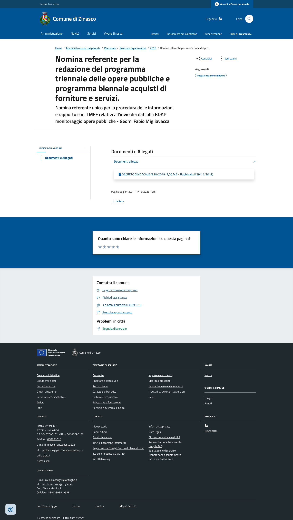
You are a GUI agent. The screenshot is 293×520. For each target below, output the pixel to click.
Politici (40, 402)
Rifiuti (152, 397)
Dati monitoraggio (47, 506)
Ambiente (98, 375)
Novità (75, 33)
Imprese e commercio (160, 375)
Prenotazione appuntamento (165, 455)
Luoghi (208, 398)
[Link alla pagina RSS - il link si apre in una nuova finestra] (221, 19)
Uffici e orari (43, 455)
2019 (153, 48)
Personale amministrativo (51, 397)
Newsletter (210, 431)
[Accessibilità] (10, 509)
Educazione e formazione (107, 402)
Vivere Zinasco (113, 33)
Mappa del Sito (128, 506)
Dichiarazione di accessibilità (164, 437)
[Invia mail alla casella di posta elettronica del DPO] (61, 480)
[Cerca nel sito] (247, 19)
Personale (110, 48)
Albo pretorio (100, 426)
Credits (100, 506)
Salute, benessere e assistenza (166, 386)
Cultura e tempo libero (105, 397)
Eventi (208, 403)
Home (58, 48)
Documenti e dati (46, 381)
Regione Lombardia (49, 4)
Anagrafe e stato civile (105, 381)
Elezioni (155, 34)
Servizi (91, 33)
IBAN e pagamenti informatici (109, 443)
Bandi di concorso (102, 437)
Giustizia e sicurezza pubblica (109, 408)
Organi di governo (46, 391)
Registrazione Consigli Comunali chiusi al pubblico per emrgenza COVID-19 (118, 451)
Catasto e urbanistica (104, 391)
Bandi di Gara (100, 432)
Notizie (208, 375)
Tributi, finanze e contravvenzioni (167, 391)
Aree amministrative (48, 375)
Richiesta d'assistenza (161, 459)
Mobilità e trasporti (159, 381)
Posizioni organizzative (133, 48)
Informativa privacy (159, 426)
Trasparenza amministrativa (182, 34)
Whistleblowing (101, 459)
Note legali (155, 432)
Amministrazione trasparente (83, 48)
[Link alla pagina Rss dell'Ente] (206, 426)
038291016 (54, 439)
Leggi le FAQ (156, 446)
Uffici (39, 408)
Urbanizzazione (213, 34)
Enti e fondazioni (46, 386)
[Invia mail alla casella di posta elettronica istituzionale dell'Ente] (60, 444)
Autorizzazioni (100, 386)
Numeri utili (43, 461)
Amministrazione (52, 33)
